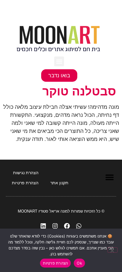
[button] (59, 61)
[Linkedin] (43, 226)
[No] (112, 250)
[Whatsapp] (79, 226)
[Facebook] (67, 226)
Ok (79, 263)
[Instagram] (55, 226)
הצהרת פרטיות (55, 263)
